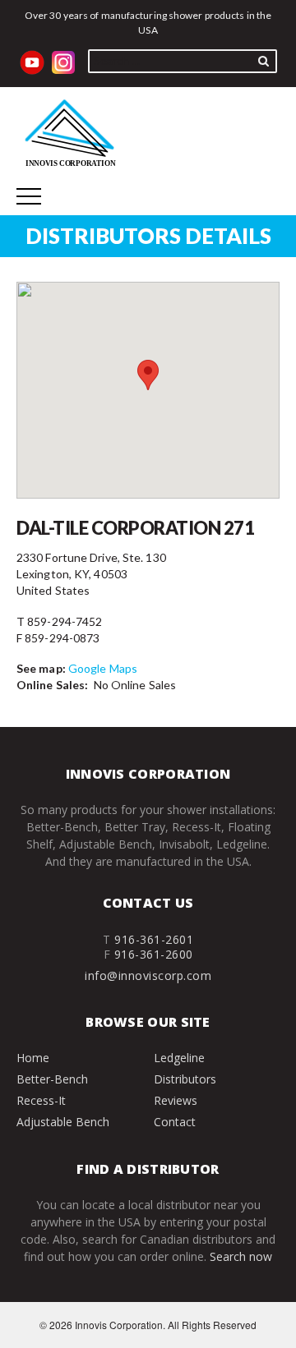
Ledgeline (179, 1057)
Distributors (185, 1079)
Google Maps (102, 668)
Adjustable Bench (62, 1121)
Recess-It (41, 1100)
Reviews (175, 1100)
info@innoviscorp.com (148, 975)
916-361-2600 (153, 954)
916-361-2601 (153, 939)
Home (32, 1057)
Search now (241, 1256)
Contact (175, 1121)
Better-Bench (52, 1079)
